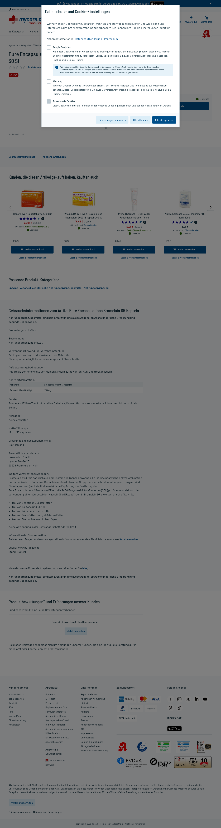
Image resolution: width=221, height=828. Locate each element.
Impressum (111, 38)
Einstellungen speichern (112, 119)
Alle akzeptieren (164, 119)
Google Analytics (122, 67)
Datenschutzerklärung (88, 38)
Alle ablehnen (140, 119)
